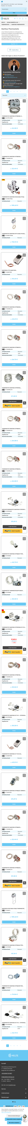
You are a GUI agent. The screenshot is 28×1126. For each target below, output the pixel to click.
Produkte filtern (15, 49)
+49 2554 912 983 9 (9, 76)
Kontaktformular (12, 1085)
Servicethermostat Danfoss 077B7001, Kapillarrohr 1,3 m (13, 509)
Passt (14, 12)
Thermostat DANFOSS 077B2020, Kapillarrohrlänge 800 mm (11, 307)
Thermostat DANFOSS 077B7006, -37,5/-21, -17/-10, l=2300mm (11, 388)
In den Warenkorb (12, 401)
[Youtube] (13, 1102)
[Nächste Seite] (20, 91)
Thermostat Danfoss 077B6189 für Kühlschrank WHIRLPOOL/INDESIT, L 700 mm (14, 986)
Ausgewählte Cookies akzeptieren (14, 1119)
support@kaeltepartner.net (10, 77)
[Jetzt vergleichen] (20, 18)
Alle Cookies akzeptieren (14, 1122)
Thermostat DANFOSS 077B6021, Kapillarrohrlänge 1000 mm (11, 428)
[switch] (24, 1121)
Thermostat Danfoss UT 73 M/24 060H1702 (11, 754)
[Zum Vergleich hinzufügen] (24, 402)
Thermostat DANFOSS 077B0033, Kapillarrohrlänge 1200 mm (11, 347)
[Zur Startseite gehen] (5, 18)
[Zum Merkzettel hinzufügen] (24, 100)
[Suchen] (17, 18)
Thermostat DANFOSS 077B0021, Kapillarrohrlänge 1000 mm (11, 469)
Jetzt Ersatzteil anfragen (10, 82)
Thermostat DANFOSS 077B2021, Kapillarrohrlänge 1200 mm (11, 827)
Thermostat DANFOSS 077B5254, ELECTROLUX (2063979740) (11, 867)
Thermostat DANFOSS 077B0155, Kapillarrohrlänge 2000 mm (11, 675)
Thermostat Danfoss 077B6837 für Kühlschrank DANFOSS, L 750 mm (12, 554)
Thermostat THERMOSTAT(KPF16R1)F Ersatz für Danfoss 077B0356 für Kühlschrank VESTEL (12, 590)
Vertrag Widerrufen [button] (21, 15)
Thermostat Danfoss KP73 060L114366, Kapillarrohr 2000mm (13, 233)
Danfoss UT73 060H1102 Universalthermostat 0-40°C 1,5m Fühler (12, 270)
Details (14, 133)
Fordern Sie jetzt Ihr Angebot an (12, 86)
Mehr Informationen (6, 1112)
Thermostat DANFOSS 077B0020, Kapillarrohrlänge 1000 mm (11, 156)
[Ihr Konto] (23, 18)
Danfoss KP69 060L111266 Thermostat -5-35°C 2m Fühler (13, 908)
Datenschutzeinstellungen (14, 1115)
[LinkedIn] (15, 1102)
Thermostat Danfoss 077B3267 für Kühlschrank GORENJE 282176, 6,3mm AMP (13, 945)
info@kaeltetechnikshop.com (7, 1076)
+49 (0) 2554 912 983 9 (6, 1073)
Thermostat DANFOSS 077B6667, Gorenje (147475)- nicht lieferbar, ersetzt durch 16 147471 (14, 790)
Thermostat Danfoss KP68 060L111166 (13, 197)
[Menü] (15, 18)
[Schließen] (26, 1)
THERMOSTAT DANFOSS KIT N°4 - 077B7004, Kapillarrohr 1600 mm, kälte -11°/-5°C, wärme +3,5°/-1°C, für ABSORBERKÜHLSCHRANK (14, 715)
